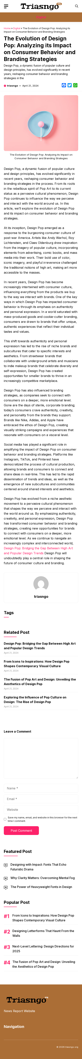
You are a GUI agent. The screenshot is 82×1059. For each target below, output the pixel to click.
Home (7, 28)
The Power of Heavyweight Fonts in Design (41, 887)
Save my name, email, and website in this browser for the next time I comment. (42, 819)
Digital (41, 17)
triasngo (12, 85)
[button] (76, 6)
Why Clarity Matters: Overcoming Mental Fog (42, 878)
